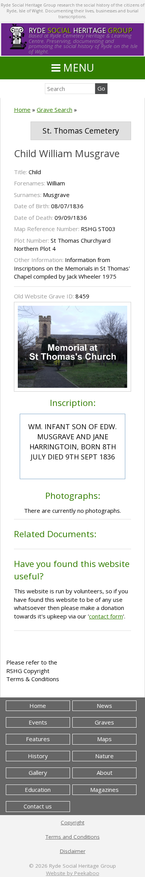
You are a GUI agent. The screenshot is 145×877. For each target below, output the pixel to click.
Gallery (38, 772)
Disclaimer (72, 851)
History (38, 756)
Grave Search (54, 109)
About (105, 772)
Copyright (72, 822)
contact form (106, 616)
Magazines (104, 789)
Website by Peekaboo (72, 873)
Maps (104, 739)
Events (38, 722)
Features (38, 739)
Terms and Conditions (73, 836)
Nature (104, 756)
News (104, 705)
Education (38, 789)
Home (22, 109)
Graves (104, 722)
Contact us (38, 806)
